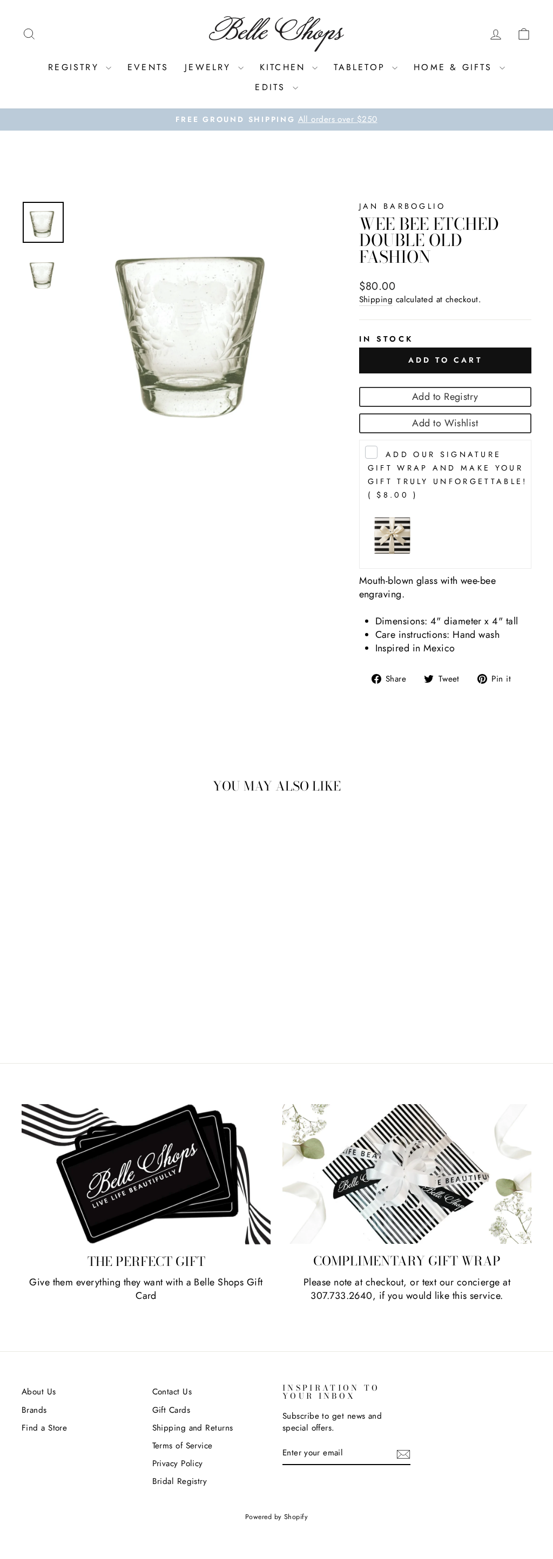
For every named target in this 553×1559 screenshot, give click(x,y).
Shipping (376, 299)
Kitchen (285, 67)
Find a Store (44, 1428)
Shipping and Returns (192, 1428)
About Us (39, 1392)
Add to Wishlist (445, 423)
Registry (75, 67)
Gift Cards (171, 1410)
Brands (34, 1410)
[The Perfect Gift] (146, 1174)
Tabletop (361, 67)
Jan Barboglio (402, 206)
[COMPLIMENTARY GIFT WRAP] (406, 1174)
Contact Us (172, 1392)
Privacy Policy (177, 1463)
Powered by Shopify (276, 1517)
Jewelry (210, 67)
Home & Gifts (455, 67)
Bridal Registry (179, 1481)
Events (147, 67)
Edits (272, 87)
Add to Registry (445, 397)
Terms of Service (182, 1446)
